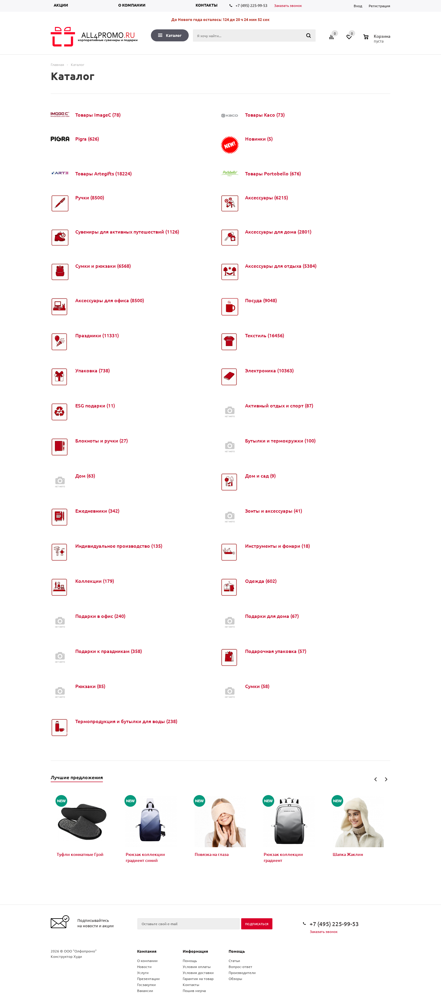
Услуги (142, 972)
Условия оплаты (197, 966)
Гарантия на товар (198, 978)
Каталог (174, 35)
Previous (375, 779)
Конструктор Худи (66, 956)
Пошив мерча (194, 990)
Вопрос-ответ (240, 966)
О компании (132, 4)
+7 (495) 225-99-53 (251, 5)
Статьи (234, 960)
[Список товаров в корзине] (377, 40)
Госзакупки (146, 984)
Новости (144, 966)
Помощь (237, 951)
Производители (242, 972)
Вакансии (145, 990)
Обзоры (235, 978)
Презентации (148, 978)
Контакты (207, 4)
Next (386, 779)
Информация (195, 951)
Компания (147, 951)
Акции (61, 4)
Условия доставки (198, 972)
